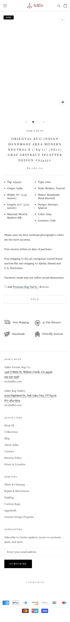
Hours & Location (14, 464)
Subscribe (18, 563)
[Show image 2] (37, 122)
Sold (35, 299)
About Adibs (11, 445)
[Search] (58, 5)
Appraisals (10, 510)
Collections (11, 432)
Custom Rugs (12, 504)
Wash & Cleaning (14, 484)
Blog (7, 438)
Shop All (9, 425)
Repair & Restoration (16, 491)
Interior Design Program (19, 517)
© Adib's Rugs (35, 582)
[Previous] (26, 122)
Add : (28, 287)
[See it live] (62, 102)
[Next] (43, 122)
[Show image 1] (33, 122)
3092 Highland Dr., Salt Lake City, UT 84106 (30, 395)
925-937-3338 (11, 377)
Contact (9, 451)
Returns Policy (13, 458)
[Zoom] (62, 20)
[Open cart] (65, 5)
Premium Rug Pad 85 (25, 287)
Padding (9, 497)
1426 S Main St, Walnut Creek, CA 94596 (28, 372)
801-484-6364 (12, 400)
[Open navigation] (5, 5)
